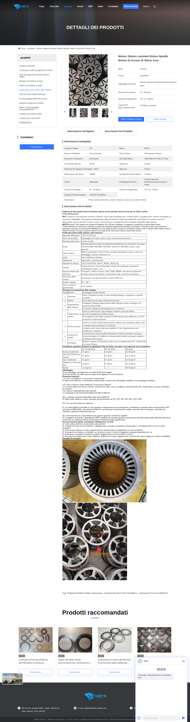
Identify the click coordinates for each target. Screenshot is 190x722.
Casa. (42, 6)
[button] (22, 646)
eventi (80, 6)
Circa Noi (54, 6)
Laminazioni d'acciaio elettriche (153, 593)
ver (90, 6)
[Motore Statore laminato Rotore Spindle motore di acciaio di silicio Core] (88, 80)
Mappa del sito (40, 719)
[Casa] (21, 6)
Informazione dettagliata (80, 131)
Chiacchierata (131, 6)
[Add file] (139, 718)
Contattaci (113, 6)
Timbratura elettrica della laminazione (84, 593)
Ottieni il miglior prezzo (131, 119)
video (100, 6)
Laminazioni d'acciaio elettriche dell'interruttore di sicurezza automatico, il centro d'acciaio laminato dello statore (33, 661)
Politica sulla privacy (56, 719)
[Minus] (183, 661)
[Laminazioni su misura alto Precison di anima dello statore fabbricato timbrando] (115, 640)
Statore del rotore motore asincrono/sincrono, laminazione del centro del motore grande (74, 661)
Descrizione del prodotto (119, 131)
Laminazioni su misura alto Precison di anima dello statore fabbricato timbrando (114, 661)
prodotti (68, 6)
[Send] (183, 718)
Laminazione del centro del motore (120, 593)
